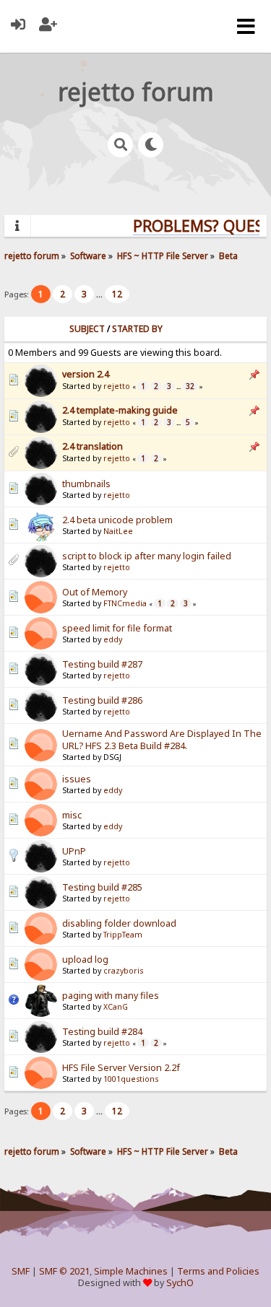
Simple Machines (131, 1271)
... (100, 294)
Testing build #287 (102, 664)
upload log (85, 959)
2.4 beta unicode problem (117, 520)
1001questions (130, 1079)
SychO (180, 1283)
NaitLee (118, 531)
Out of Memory (94, 592)
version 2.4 (85, 374)
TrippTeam (122, 935)
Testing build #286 (102, 700)
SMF (21, 1271)
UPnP (74, 851)
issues (76, 779)
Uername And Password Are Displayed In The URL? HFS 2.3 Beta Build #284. (162, 739)
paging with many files (110, 995)
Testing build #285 (102, 887)
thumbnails (86, 484)
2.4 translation (92, 446)
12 (117, 294)
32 (190, 386)
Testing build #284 (102, 1032)
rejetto (116, 386)
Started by (137, 329)
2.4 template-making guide (120, 410)
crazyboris (123, 971)
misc (72, 815)
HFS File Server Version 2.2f (121, 1068)
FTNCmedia (125, 603)
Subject (87, 329)
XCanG (115, 1007)
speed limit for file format (117, 628)
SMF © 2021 (64, 1271)
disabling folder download (119, 923)
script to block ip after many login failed (146, 556)
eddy (112, 639)
